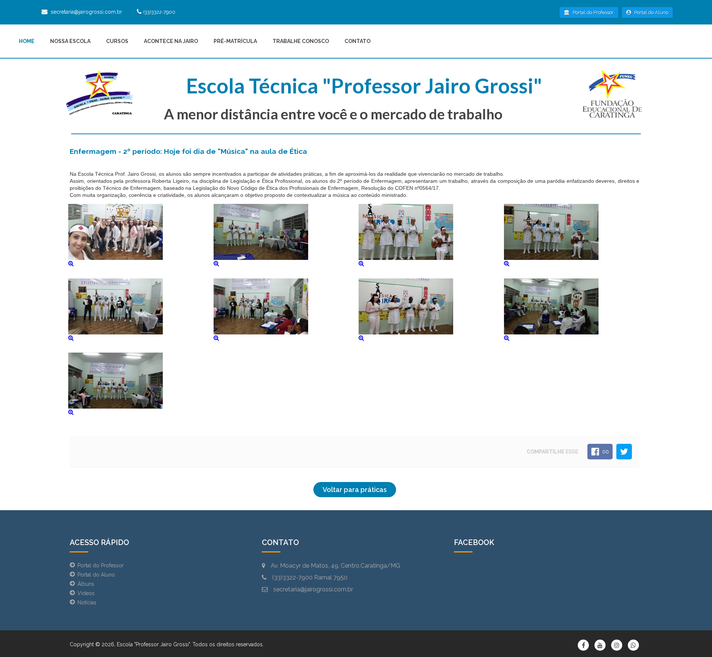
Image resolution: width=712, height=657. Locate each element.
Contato (357, 41)
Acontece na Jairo (171, 41)
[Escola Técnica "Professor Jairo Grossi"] (100, 94)
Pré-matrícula (235, 41)
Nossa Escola (70, 41)
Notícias (87, 602)
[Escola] (612, 94)
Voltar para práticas (355, 489)
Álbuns (86, 584)
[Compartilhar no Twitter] (624, 451)
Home (26, 41)
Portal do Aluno (650, 12)
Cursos (117, 41)
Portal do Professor (592, 12)
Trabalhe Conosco (301, 41)
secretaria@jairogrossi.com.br (86, 12)
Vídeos (86, 593)
